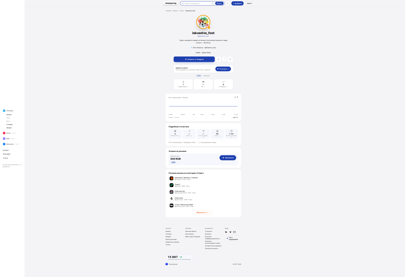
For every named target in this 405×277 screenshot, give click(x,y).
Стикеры (169, 234)
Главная (168, 11)
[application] (203, 107)
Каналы (175, 11)
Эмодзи (168, 236)
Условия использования (213, 246)
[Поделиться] (218, 59)
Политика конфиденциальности (212, 237)
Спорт (182, 11)
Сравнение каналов (172, 242)
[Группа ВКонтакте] (226, 232)
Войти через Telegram (192, 236)
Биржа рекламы (171, 239)
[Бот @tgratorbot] (230, 232)
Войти (249, 3)
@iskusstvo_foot (203, 36)
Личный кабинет (191, 231)
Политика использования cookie (212, 242)
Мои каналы (189, 234)
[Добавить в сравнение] (224, 59)
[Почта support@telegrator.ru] (234, 232)
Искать (219, 3)
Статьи (168, 244)
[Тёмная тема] (227, 3)
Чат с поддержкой (233, 238)
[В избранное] (230, 59)
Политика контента (211, 248)
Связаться (229, 158)
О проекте (208, 231)
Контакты (208, 234)
